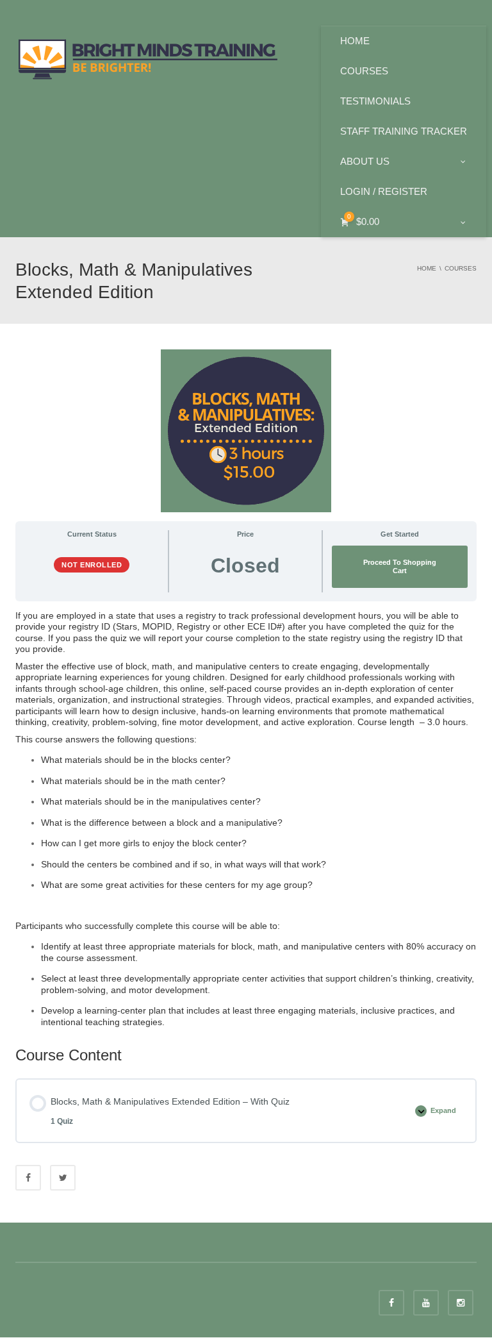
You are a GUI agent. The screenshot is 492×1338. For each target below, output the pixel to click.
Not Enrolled (92, 565)
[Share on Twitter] (63, 1178)
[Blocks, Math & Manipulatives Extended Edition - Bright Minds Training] (148, 58)
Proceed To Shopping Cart (399, 566)
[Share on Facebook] (28, 1178)
